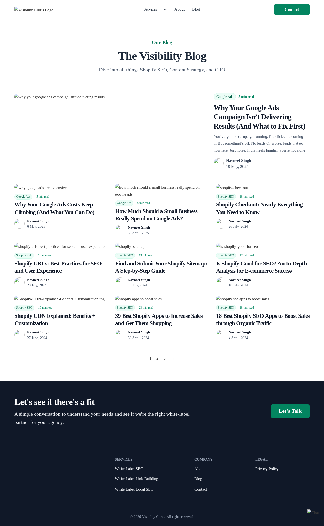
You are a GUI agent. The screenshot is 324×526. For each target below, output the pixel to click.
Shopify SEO (226, 196)
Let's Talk (290, 411)
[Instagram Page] (41, 489)
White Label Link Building (136, 479)
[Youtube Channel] (16, 489)
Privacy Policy (267, 469)
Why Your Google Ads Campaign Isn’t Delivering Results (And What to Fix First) (259, 116)
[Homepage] (33, 9)
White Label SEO (129, 469)
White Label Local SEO (134, 489)
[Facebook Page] (33, 489)
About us (201, 469)
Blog (196, 9)
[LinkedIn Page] (24, 489)
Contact (292, 9)
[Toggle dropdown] (165, 10)
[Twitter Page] (50, 489)
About (179, 9)
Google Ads (224, 97)
